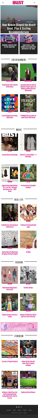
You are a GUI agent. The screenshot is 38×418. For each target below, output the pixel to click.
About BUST (9, 410)
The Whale (28, 251)
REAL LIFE (19, 199)
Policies (30, 410)
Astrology (28, 42)
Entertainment (19, 59)
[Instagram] (21, 407)
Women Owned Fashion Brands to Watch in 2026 (9, 288)
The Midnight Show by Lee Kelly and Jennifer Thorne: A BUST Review (28, 116)
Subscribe (19, 410)
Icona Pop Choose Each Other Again (10, 154)
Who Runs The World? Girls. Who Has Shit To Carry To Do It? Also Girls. (28, 315)
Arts (10, 221)
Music (19, 129)
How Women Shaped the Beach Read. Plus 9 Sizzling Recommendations (19, 28)
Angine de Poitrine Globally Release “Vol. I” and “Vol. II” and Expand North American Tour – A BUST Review (10, 188)
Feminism (9, 42)
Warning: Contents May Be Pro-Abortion (9, 45)
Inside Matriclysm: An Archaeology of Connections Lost (9, 225)
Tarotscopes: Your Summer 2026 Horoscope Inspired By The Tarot (28, 46)
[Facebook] (17, 407)
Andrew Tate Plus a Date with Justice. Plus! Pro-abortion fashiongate (28, 363)
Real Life (28, 221)
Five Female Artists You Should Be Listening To (28, 186)
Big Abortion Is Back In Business (28, 391)
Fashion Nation (10, 311)
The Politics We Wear (28, 287)
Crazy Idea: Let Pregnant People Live (10, 361)
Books (19, 20)
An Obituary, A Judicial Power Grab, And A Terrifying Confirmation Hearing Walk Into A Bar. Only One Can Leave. (9, 394)
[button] (3, 2)
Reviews (28, 151)
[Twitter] (19, 407)
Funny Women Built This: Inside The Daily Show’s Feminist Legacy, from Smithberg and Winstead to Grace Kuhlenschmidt (28, 87)
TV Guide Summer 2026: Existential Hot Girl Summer (10, 85)
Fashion (19, 261)
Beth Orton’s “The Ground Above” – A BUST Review (28, 155)
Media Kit (25, 410)
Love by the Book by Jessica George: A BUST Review (10, 116)
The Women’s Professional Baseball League (28, 225)
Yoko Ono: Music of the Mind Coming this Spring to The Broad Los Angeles (10, 252)
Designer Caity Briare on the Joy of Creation (9, 315)
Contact (14, 410)
